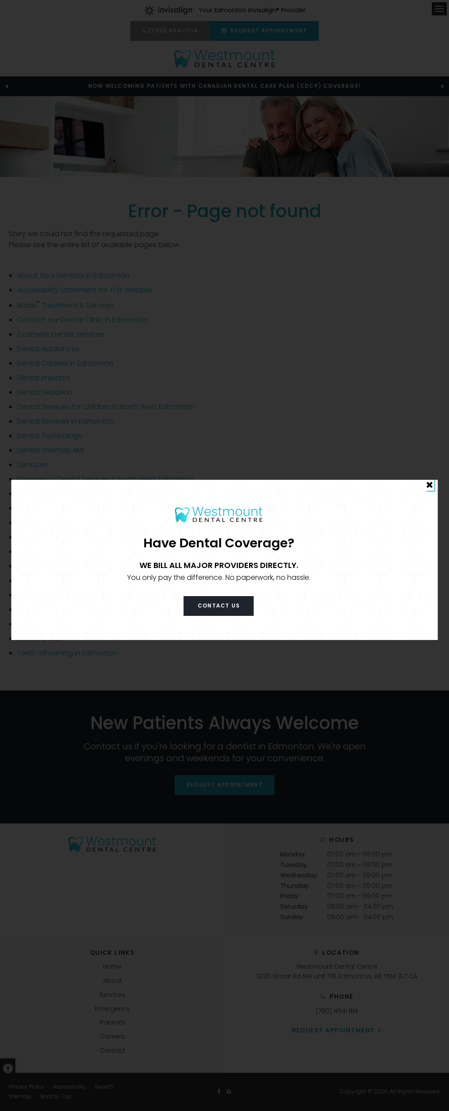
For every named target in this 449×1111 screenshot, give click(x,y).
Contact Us (219, 605)
